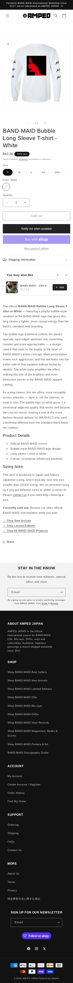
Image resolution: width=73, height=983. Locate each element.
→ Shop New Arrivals (17, 520)
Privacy (54, 603)
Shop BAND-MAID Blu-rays (24, 705)
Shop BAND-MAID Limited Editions (29, 688)
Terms (45, 603)
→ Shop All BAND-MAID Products (25, 530)
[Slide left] (28, 123)
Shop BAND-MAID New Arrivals (27, 680)
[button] (7, 16)
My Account (14, 776)
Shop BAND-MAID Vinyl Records (28, 722)
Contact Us (14, 850)
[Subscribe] (61, 592)
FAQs (10, 841)
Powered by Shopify (49, 978)
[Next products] (66, 275)
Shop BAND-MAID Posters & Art (27, 744)
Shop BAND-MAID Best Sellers (27, 672)
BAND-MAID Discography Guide (27, 752)
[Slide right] (45, 123)
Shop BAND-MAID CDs (22, 697)
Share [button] (10, 541)
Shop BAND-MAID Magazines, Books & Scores (32, 733)
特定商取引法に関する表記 (23, 898)
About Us (13, 873)
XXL (59, 173)
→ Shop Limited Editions (19, 525)
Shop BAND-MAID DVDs (23, 714)
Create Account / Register (24, 784)
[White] (6, 186)
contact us (20, 494)
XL (45, 173)
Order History (16, 792)
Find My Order (16, 801)
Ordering (13, 824)
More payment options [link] (36, 248)
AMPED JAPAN (30, 978)
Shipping (23, 159)
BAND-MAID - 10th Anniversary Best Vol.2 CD (35, 285)
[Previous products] (58, 275)
